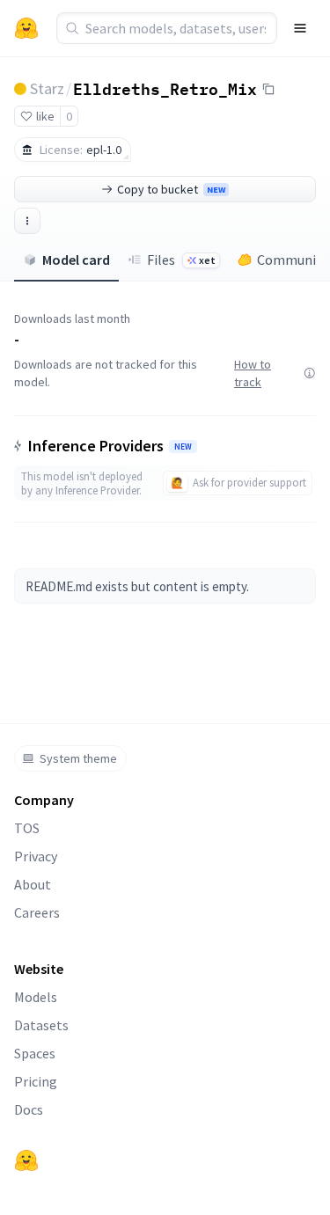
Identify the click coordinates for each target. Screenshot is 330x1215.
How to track (252, 373)
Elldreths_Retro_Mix (165, 88)
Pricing (35, 1081)
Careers (37, 912)
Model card (76, 259)
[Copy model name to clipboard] (268, 89)
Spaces (34, 1053)
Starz (47, 88)
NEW (183, 447)
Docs (28, 1109)
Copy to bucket (171, 189)
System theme (78, 758)
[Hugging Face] (26, 1160)
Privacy (35, 856)
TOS (27, 828)
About (32, 884)
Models (35, 997)
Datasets (41, 1025)
